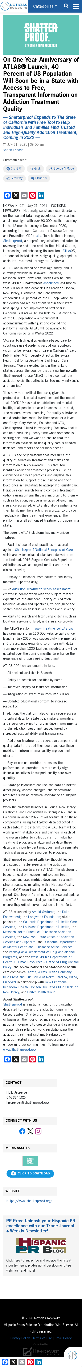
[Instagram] (38, 1131)
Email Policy (63, 1338)
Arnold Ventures (43, 912)
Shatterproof (12, 241)
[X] (30, 1131)
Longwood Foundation (44, 917)
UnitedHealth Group (41, 992)
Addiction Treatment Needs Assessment (41, 589)
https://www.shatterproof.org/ (29, 1201)
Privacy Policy (20, 1338)
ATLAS (67, 251)
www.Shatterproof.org (19, 1050)
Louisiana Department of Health (46, 927)
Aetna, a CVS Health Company (49, 972)
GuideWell (9, 982)
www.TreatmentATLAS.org (54, 628)
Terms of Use (42, 1338)
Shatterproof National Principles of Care (44, 550)
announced (51, 283)
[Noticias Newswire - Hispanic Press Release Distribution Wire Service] (14, 6)
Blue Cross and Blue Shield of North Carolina (35, 977)
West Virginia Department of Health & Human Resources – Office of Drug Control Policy (41, 962)
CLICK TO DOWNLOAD (34, 1173)
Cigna (73, 977)
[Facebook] (22, 1131)
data (38, 236)
